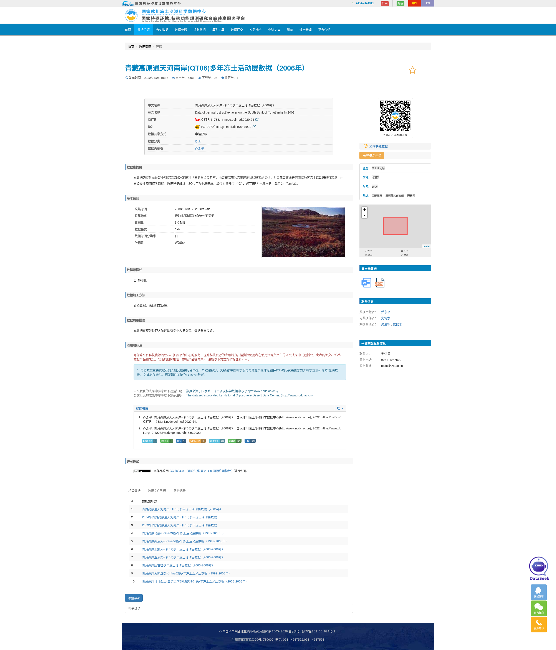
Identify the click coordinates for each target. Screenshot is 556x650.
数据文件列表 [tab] (157, 490)
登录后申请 (373, 155)
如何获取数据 (379, 146)
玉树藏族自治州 (395, 195)
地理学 (375, 177)
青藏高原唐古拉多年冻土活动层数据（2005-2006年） (178, 565)
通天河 (411, 195)
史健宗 (385, 318)
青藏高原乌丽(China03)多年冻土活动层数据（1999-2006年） (183, 533)
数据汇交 (237, 29)
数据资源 (143, 29)
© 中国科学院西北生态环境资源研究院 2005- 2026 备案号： (260, 631)
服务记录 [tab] (180, 490)
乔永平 (199, 148)
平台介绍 (324, 29)
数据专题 (181, 29)
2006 (375, 186)
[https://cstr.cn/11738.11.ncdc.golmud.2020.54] (257, 119)
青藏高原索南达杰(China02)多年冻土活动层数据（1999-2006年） (187, 573)
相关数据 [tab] (134, 490)
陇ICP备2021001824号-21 (319, 631)
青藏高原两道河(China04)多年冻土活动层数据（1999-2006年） (185, 541)
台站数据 (162, 29)
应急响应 (256, 29)
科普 (290, 29)
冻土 (198, 141)
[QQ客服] (539, 592)
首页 (128, 29)
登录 (400, 3)
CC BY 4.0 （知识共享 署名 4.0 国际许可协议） (202, 471)
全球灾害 (274, 29)
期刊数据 (200, 29)
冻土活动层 (378, 168)
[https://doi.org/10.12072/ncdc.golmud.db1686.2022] (254, 126)
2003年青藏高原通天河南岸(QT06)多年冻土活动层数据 (179, 525)
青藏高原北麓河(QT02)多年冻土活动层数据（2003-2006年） (183, 549)
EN (428, 3)
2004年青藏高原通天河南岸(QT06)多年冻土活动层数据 (179, 517)
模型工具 (218, 29)
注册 (384, 3)
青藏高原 (377, 195)
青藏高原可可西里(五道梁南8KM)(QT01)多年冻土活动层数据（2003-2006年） (195, 581)
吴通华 (385, 324)
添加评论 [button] (134, 598)
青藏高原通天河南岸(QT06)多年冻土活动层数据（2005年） (182, 509)
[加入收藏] (412, 69)
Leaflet (426, 246)
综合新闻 (306, 29)
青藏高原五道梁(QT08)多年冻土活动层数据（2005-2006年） (183, 557)
